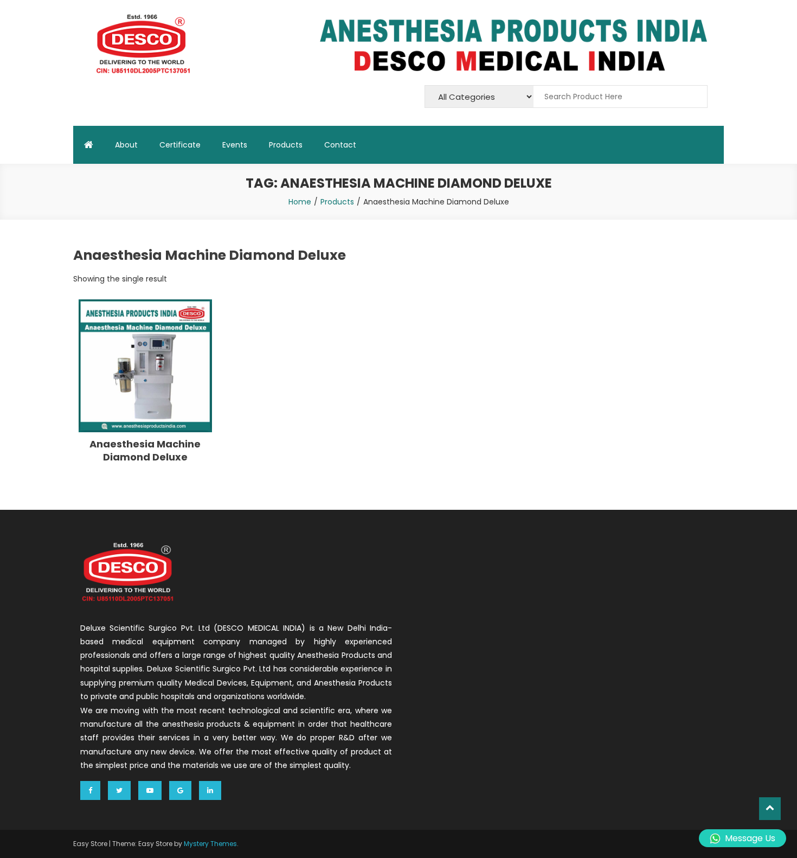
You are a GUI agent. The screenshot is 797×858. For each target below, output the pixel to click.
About (126, 144)
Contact (340, 144)
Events (234, 144)
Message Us (750, 838)
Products (286, 144)
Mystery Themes (210, 843)
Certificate (180, 144)
